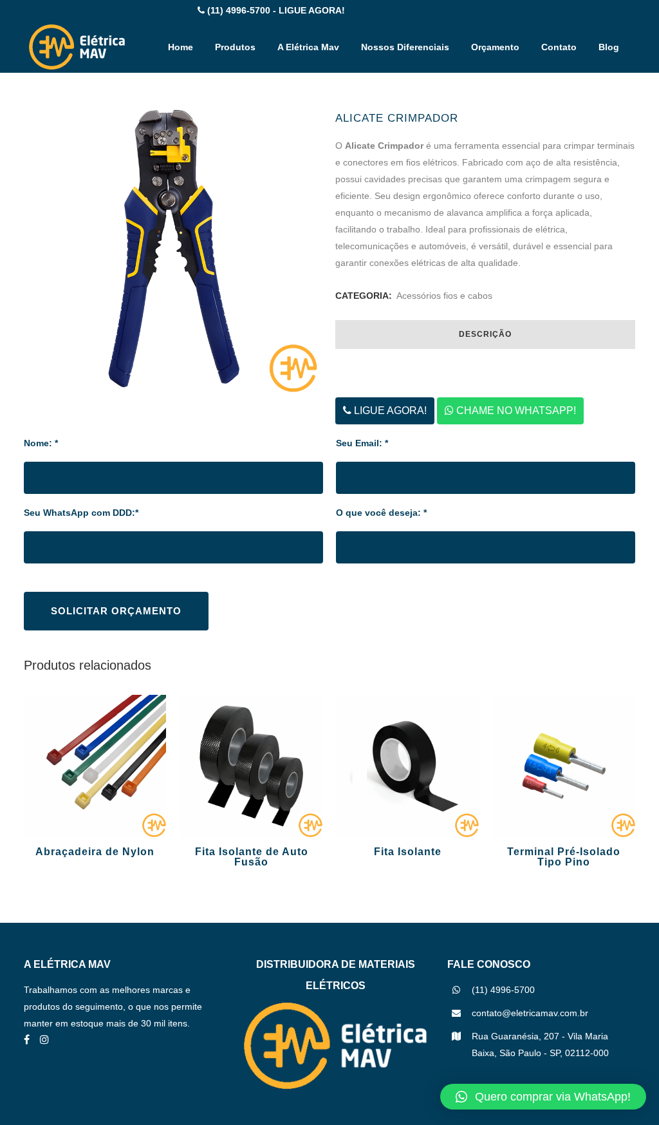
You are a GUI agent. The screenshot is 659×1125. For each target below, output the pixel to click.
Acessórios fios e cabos (444, 295)
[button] (543, 1097)
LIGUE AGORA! (389, 410)
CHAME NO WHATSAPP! (515, 410)
